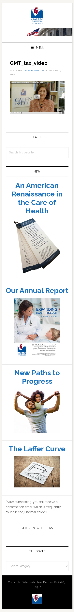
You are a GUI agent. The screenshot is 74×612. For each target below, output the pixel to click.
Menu (40, 47)
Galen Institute (37, 16)
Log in (37, 586)
